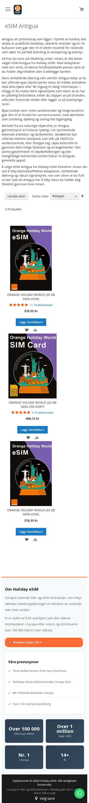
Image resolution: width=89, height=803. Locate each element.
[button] (26, 330)
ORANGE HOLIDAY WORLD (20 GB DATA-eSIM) (31, 297)
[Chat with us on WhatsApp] (79, 793)
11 (41, 305)
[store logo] (18, 10)
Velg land (47, 798)
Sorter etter (40, 196)
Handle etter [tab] (16, 196)
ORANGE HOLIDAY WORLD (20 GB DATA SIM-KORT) (32, 404)
